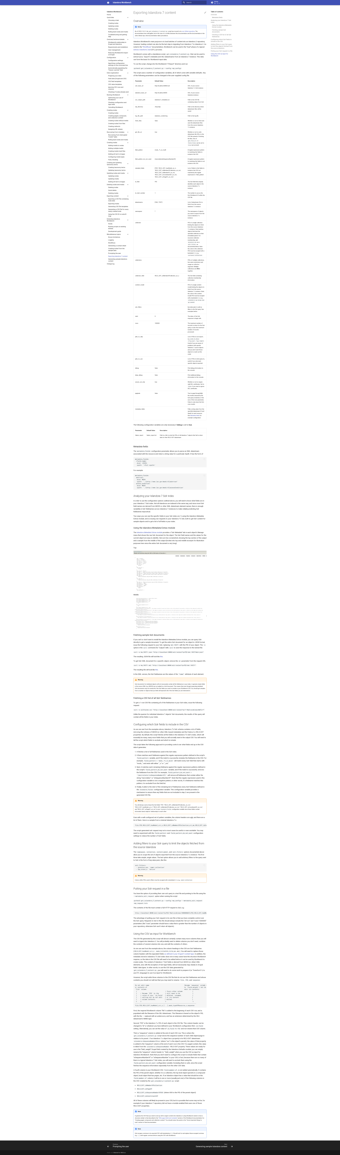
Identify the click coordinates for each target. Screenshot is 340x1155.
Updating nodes (113, 26)
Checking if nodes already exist (118, 92)
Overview (214, 14)
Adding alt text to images (116, 154)
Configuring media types (116, 157)
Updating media (113, 179)
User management (114, 50)
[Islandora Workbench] (108, 2)
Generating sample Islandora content (117, 260)
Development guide (114, 231)
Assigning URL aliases (115, 129)
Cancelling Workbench (115, 107)
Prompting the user (114, 253)
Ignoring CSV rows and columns (115, 88)
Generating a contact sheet (117, 246)
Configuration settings (115, 60)
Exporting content (113, 196)
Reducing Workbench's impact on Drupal (118, 54)
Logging (111, 240)
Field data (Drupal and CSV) (117, 78)
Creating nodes (113, 23)
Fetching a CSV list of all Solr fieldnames (221, 36)
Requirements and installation (118, 47)
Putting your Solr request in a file (221, 51)
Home (109, 14)
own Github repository (188, 31)
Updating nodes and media (116, 173)
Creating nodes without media (118, 120)
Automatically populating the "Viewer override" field (117, 69)
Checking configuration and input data (117, 103)
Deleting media (113, 193)
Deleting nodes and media (115, 184)
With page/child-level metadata (168, 1118)
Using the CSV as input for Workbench (219, 55)
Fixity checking (113, 160)
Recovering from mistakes (115, 132)
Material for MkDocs (119, 1152)
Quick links (110, 17)
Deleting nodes (113, 29)
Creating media (112, 142)
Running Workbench (113, 95)
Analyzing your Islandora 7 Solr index (221, 21)
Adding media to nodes (116, 145)
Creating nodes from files (116, 123)
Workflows (111, 243)
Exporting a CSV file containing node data (118, 200)
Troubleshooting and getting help (117, 35)
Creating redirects (114, 126)
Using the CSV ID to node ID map (117, 215)
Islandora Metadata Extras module (149, 532)
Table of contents (217, 12)
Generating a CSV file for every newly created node (118, 210)
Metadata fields (217, 17)
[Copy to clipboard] (204, 459)
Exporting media (113, 204)
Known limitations (114, 237)
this (161, 657)
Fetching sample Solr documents (219, 31)
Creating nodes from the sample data (116, 249)
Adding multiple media (115, 148)
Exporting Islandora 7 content (118, 256)
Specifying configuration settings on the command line (118, 64)
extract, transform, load (142, 50)
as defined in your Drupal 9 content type (179, 954)
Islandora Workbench (114, 12)
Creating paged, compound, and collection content (117, 117)
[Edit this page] (205, 12)
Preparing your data (114, 76)
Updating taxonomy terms (116, 170)
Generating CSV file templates (118, 206)
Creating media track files (116, 151)
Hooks (110, 224)
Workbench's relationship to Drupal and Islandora (117, 43)
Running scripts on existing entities (117, 227)
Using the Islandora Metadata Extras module (221, 26)
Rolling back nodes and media (118, 32)
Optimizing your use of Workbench (115, 98)
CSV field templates (114, 81)
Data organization (113, 73)
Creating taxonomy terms (116, 167)
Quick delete (112, 190)
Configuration (111, 57)
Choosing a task (113, 20)
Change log (110, 264)
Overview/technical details (115, 39)
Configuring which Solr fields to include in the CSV (221, 40)
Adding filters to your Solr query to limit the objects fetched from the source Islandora (222, 46)
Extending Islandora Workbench (113, 220)
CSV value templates (115, 84)
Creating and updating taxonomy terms (114, 163)
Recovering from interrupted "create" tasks (117, 136)
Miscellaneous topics (114, 234)
